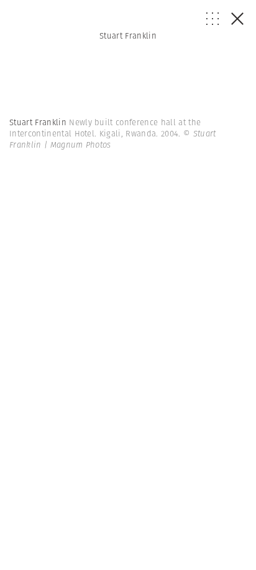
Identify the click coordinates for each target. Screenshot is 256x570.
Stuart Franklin (128, 36)
